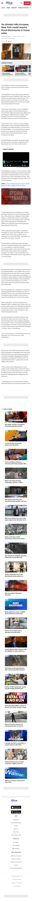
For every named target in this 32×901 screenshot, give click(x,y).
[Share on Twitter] (8, 41)
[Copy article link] (11, 41)
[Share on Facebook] (6, 41)
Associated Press (6, 36)
